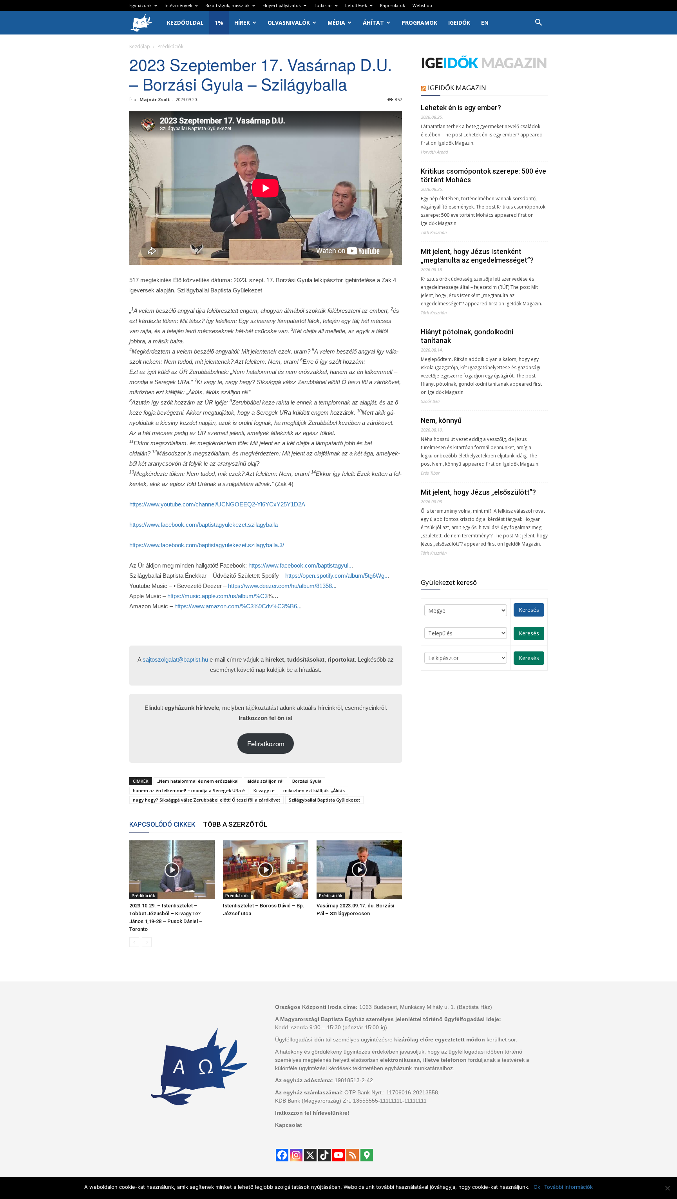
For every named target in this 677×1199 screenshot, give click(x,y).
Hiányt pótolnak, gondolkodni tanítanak (467, 336)
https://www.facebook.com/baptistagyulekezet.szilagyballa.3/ (206, 545)
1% (219, 22)
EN (485, 22)
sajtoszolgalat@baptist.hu (175, 659)
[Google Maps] (366, 1155)
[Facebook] (282, 1155)
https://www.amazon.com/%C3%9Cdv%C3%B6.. (237, 606)
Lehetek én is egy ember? (461, 107)
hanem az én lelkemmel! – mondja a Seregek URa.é (189, 790)
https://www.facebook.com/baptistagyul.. (299, 565)
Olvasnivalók (289, 22)
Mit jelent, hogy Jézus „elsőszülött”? (478, 492)
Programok (419, 22)
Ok (537, 1187)
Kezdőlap (139, 46)
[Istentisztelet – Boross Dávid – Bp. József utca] (265, 869)
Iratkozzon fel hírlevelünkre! (312, 1113)
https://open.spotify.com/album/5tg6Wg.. (336, 575)
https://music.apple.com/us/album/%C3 (217, 596)
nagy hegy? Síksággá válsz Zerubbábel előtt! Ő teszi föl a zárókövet (206, 800)
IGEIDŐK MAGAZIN (457, 87)
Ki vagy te (264, 790)
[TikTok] (324, 1155)
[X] (310, 1155)
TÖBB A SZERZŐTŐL (235, 824)
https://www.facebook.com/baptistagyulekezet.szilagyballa (203, 524)
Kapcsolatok (392, 5)
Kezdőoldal (185, 22)
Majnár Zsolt (154, 99)
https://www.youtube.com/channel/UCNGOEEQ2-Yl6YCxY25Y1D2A (217, 504)
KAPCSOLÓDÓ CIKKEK (162, 824)
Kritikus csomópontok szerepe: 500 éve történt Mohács (483, 175)
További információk (568, 1187)
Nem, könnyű (441, 420)
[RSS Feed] (352, 1155)
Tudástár (323, 5)
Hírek (242, 22)
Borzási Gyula (307, 781)
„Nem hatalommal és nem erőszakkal (198, 781)
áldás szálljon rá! (265, 781)
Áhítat (373, 22)
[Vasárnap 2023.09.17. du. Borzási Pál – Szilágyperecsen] (359, 869)
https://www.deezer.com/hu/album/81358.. (281, 585)
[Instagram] (296, 1155)
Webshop (422, 5)
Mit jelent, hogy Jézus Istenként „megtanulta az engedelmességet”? (477, 255)
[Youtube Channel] (338, 1155)
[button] (538, 23)
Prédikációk (143, 895)
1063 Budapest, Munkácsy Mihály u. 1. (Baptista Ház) (425, 1007)
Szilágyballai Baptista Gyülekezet (324, 800)
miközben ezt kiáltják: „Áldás (314, 790)
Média (336, 22)
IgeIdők (459, 22)
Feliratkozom (265, 743)
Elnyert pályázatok (281, 5)
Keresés (529, 609)
